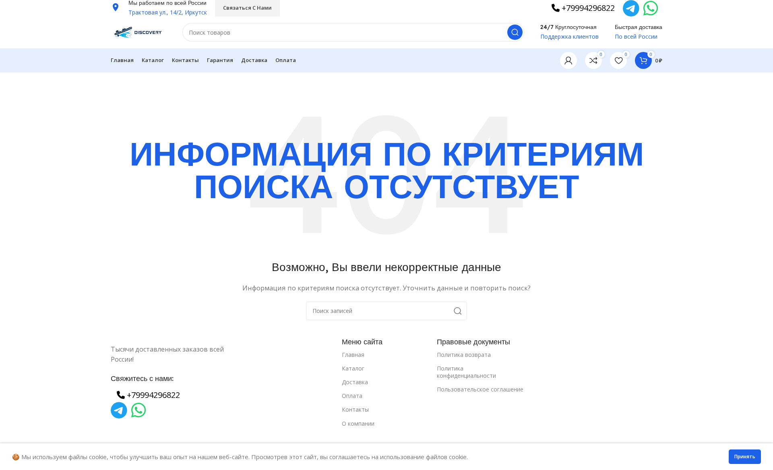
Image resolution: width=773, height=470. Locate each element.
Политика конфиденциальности (466, 371)
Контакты (355, 409)
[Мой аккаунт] (568, 60)
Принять (744, 456)
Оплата (352, 396)
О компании (358, 423)
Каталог (353, 368)
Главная (353, 354)
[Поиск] (515, 32)
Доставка (355, 382)
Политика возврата (464, 354)
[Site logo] (138, 31)
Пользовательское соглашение (480, 389)
